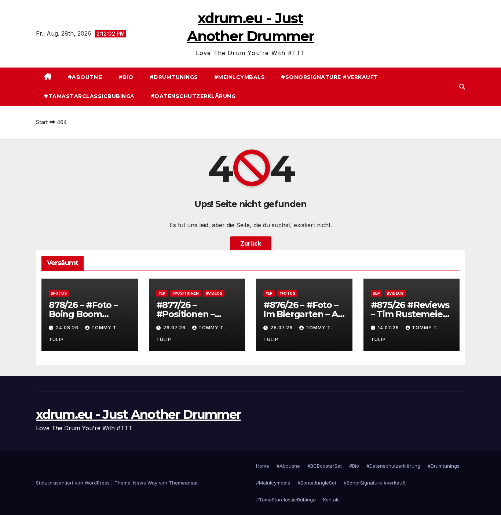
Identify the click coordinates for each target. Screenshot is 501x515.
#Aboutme (85, 77)
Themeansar (183, 483)
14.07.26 (389, 327)
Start (42, 122)
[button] (462, 86)
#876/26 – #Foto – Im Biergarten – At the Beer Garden (302, 314)
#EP (161, 293)
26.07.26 (175, 327)
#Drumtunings (174, 77)
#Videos (214, 293)
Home (262, 466)
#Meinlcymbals (239, 77)
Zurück (250, 243)
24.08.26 (68, 327)
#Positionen (185, 293)
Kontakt (331, 500)
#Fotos (59, 293)
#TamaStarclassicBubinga (89, 96)
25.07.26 (282, 327)
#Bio (126, 77)
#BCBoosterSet (324, 466)
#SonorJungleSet (316, 483)
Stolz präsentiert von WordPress (73, 483)
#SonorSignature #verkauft (329, 77)
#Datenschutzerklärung (193, 96)
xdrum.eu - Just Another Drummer (138, 414)
